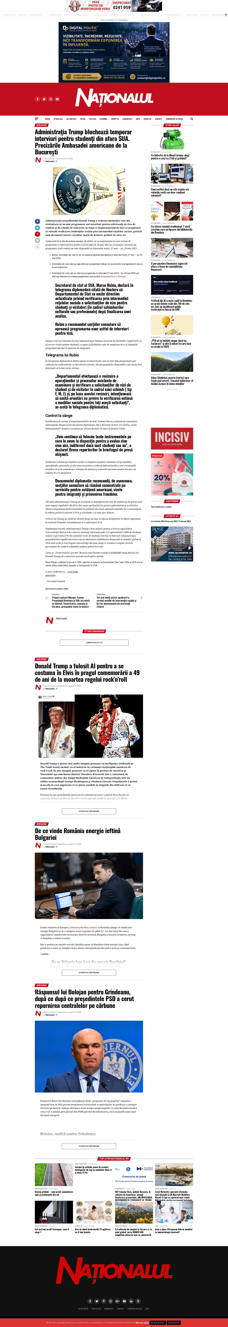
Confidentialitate (134, 1308)
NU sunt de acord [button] (157, 1323)
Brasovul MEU (171, 521)
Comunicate (127, 118)
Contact (158, 118)
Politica (92, 118)
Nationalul (50, 161)
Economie (103, 118)
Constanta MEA (158, 521)
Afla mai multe (142, 1322)
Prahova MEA (185, 521)
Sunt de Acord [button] (173, 1323)
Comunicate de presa (174, 118)
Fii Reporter (83, 1308)
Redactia (147, 118)
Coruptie (115, 118)
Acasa (47, 118)
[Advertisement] (172, 407)
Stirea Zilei (58, 118)
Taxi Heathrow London (161, 507)
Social (82, 118)
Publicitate (96, 1308)
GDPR (138, 118)
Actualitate (71, 118)
